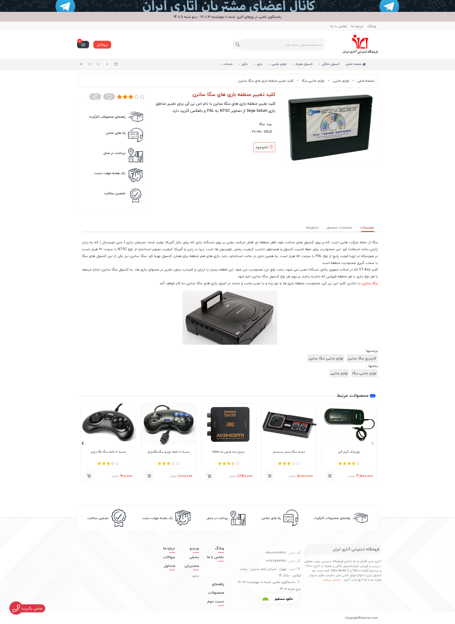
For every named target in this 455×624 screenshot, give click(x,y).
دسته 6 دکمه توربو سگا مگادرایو (168, 452)
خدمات (227, 64)
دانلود (195, 576)
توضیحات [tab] (367, 227)
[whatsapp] (98, 65)
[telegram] (80, 65)
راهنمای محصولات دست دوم (215, 593)
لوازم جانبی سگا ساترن (326, 358)
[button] (209, 475)
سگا (262, 124)
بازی (259, 64)
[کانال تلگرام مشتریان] (227, 6)
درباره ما (357, 26)
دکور (245, 64)
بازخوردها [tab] (312, 227)
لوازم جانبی (279, 64)
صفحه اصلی (354, 64)
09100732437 (280, 553)
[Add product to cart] (330, 475)
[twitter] (107, 65)
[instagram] (89, 65)
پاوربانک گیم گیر (349, 452)
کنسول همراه (304, 64)
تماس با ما (338, 26)
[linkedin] (116, 65)
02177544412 (280, 561)
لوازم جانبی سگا (313, 81)
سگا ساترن (370, 283)
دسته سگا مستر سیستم (289, 452)
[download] (279, 598)
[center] (238, 44)
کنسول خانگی (331, 64)
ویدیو (194, 548)
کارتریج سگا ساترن (362, 358)
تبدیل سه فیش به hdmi (229, 452)
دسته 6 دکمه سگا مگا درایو (108, 452)
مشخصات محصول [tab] (339, 227)
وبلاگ (371, 26)
